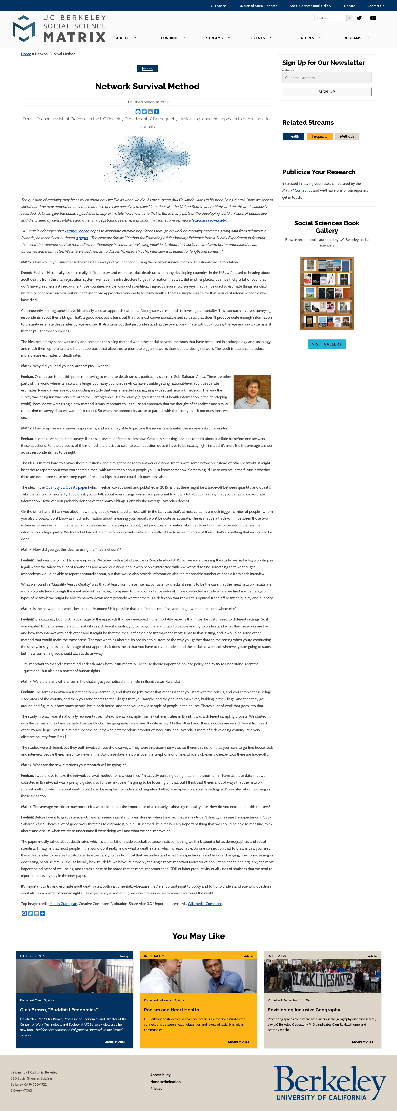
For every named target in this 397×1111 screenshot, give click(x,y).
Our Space (218, 6)
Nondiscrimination (165, 1081)
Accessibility (160, 1075)
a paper (82, 237)
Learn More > (115, 1041)
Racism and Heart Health (171, 1009)
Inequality (320, 136)
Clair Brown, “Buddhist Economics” (59, 1009)
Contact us (303, 190)
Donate (349, 6)
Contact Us (376, 6)
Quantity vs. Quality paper (66, 487)
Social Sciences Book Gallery (310, 6)
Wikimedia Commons (205, 903)
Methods (347, 136)
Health (147, 68)
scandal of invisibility (209, 220)
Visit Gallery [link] (327, 344)
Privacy (156, 1088)
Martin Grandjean (63, 903)
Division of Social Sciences (258, 6)
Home (26, 53)
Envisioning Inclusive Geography (304, 1009)
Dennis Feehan (77, 231)
